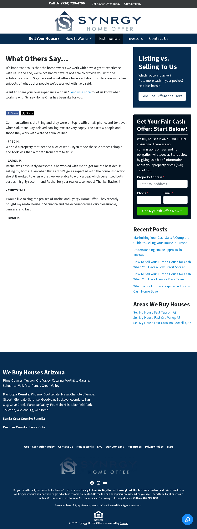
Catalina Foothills (64, 380)
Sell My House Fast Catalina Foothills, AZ (162, 322)
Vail (20, 385)
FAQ (99, 447)
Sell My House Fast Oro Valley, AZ (156, 317)
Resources (135, 447)
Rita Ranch (32, 385)
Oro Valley (43, 380)
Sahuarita (10, 385)
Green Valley (50, 385)
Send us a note (80, 92)
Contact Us (158, 39)
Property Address (150, 177)
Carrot (124, 523)
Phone (142, 193)
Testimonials (109, 39)
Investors (134, 39)
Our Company (132, 4)
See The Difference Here (162, 96)
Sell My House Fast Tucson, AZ (155, 312)
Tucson (29, 380)
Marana (83, 380)
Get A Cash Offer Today (106, 4)
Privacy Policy (154, 447)
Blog (170, 447)
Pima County (13, 380)
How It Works (76, 39)
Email (168, 193)
